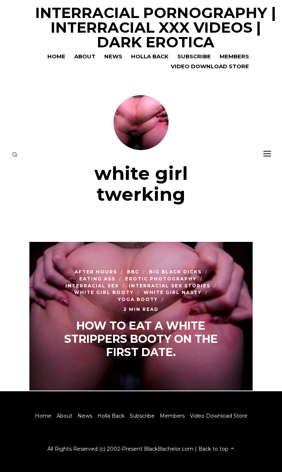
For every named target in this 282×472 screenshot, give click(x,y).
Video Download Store (210, 66)
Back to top (214, 449)
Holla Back (150, 56)
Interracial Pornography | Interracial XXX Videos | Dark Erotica (155, 27)
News (113, 56)
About (84, 56)
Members (234, 56)
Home (56, 56)
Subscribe (194, 56)
